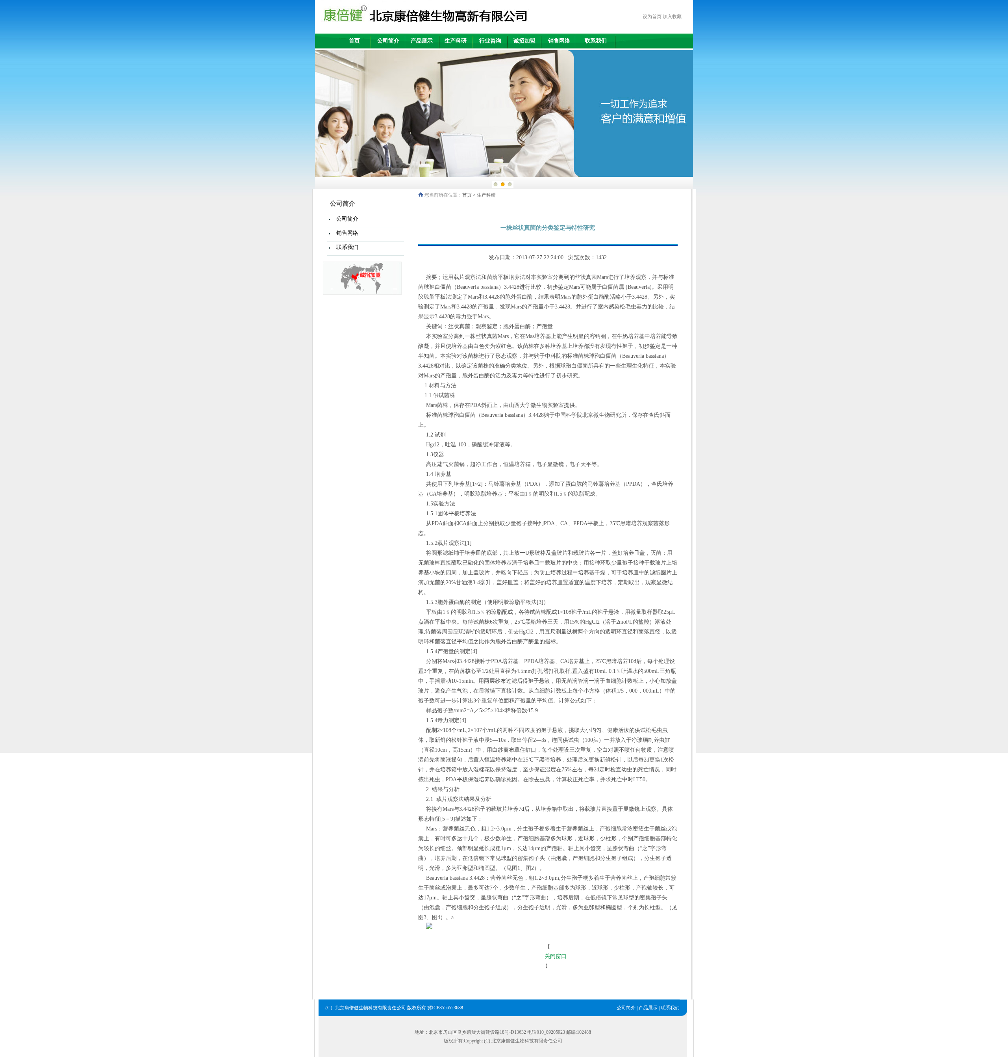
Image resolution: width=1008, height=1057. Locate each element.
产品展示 (422, 41)
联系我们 (596, 41)
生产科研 (456, 41)
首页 (354, 41)
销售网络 (559, 41)
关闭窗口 (556, 956)
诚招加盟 (524, 41)
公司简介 (388, 41)
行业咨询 (490, 41)
